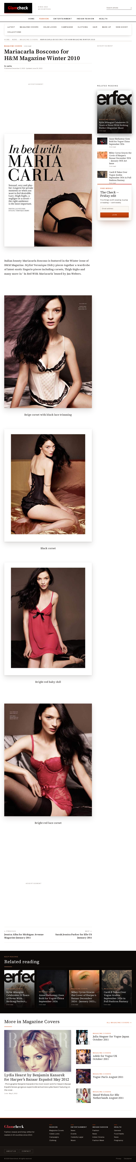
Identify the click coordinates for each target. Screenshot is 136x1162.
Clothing (83, 27)
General (117, 1130)
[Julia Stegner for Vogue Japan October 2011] (83, 1037)
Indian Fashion (85, 19)
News (14, 39)
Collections (14, 32)
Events (73, 1134)
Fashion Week (98, 1140)
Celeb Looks (50, 27)
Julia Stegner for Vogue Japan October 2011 (111, 1038)
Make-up (106, 27)
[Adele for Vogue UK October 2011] (83, 1056)
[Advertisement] (48, 103)
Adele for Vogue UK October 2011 (105, 1057)
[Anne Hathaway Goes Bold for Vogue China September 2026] (52, 989)
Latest (11, 27)
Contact (26, 1151)
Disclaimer (128, 1158)
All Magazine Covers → (119, 1022)
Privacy (118, 1158)
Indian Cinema (98, 1137)
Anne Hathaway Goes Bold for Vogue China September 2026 (51, 998)
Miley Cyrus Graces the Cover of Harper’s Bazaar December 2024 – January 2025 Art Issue (83, 998)
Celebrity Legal (77, 1137)
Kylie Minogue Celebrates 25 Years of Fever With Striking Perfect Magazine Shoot (17, 998)
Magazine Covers (29, 27)
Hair (95, 27)
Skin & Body (122, 27)
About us (11, 1151)
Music (73, 1140)
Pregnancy (118, 1140)
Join (114, 215)
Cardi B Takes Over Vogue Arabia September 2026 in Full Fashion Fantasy (116, 996)
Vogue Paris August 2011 (108, 1077)
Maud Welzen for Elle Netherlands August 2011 (108, 1096)
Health (103, 19)
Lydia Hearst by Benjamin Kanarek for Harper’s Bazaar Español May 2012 (36, 1077)
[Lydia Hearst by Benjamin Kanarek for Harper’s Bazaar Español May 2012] (37, 1051)
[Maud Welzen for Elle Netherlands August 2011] (83, 1095)
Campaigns (67, 27)
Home (31, 19)
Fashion (44, 19)
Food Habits (119, 1134)
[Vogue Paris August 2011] (83, 1076)
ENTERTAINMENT (63, 19)
